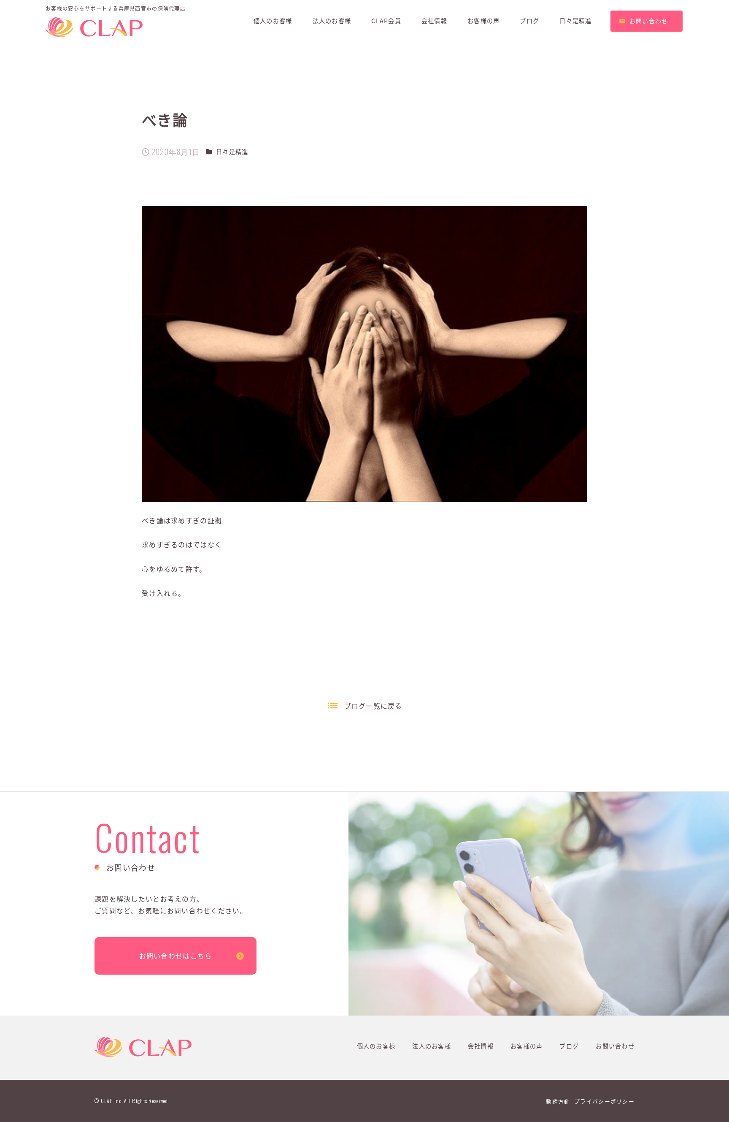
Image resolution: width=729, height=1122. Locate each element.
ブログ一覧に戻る (373, 706)
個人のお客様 (376, 1046)
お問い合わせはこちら (175, 956)
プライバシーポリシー (604, 1101)
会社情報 (481, 1046)
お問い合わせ (615, 1046)
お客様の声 (526, 1046)
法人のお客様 (431, 1046)
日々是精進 (232, 151)
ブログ (569, 1046)
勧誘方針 (558, 1101)
